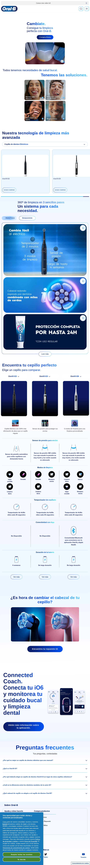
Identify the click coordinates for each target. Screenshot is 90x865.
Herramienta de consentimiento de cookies (16, 848)
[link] (45, 354)
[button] (45, 760)
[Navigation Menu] (87, 8)
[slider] (45, 196)
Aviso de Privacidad (30, 841)
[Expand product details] (83, 228)
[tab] (10, 218)
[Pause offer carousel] (86, 3)
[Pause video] (62, 62)
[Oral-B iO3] (45, 399)
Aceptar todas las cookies (21, 854)
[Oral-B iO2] (14, 399)
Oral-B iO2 (6, 179)
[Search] (81, 8)
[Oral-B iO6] (76, 399)
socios (5, 824)
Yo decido (22, 859)
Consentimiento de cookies (80, 863)
